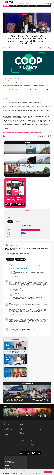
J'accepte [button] (48, 472)
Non (9, 217)
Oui (9, 216)
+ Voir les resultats (17, 221)
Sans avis (9, 218)
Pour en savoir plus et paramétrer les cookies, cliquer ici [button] (29, 473)
